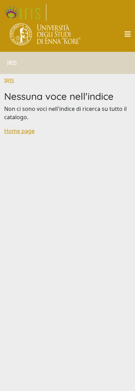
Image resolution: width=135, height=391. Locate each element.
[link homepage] (25, 12)
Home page (19, 131)
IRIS (9, 81)
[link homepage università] (45, 34)
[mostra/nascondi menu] (128, 34)
